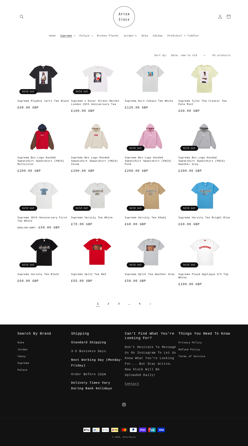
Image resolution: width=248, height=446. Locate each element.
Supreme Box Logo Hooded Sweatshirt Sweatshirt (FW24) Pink (148, 161)
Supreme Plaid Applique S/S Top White (203, 276)
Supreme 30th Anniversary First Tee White (42, 219)
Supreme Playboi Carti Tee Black (43, 101)
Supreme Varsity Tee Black (38, 274)
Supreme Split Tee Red (88, 274)
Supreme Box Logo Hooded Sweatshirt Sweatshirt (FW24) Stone (94, 161)
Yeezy (21, 356)
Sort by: (160, 55)
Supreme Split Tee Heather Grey (150, 274)
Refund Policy (189, 349)
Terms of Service (191, 356)
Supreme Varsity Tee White (92, 217)
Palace (22, 369)
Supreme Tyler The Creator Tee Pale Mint (202, 103)
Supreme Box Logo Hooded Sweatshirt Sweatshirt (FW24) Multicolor (40, 161)
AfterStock (129, 437)
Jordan (22, 349)
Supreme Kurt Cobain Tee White (149, 101)
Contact (132, 384)
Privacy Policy (190, 342)
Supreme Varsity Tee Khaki (145, 217)
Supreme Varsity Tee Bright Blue (204, 217)
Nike (20, 342)
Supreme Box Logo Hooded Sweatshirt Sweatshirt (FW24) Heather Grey (201, 161)
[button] (21, 16)
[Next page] (150, 304)
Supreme (23, 363)
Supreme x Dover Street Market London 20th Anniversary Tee (95, 103)
